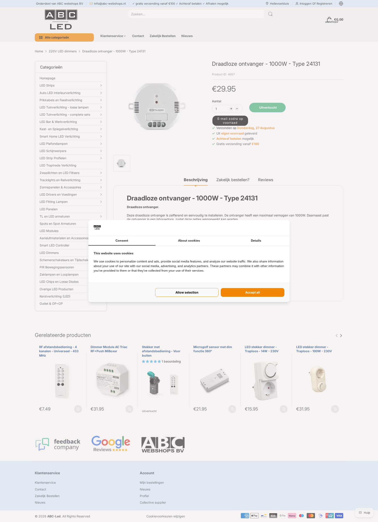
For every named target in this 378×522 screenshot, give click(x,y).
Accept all (252, 292)
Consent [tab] (122, 240)
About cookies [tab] (189, 240)
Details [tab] (256, 240)
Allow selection (186, 292)
